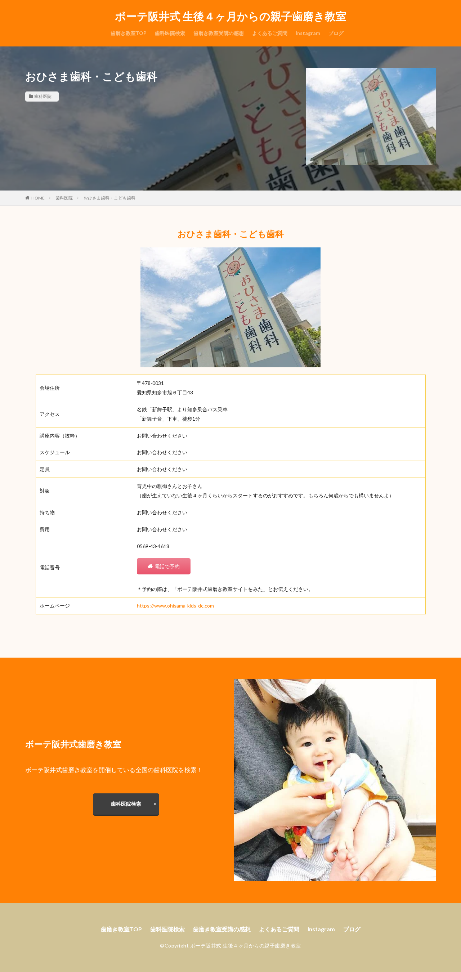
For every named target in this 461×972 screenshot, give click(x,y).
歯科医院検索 (170, 33)
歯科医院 (43, 96)
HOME (38, 198)
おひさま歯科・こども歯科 (109, 198)
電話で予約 (167, 566)
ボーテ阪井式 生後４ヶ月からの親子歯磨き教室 (230, 16)
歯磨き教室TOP (129, 33)
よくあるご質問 (269, 33)
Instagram (308, 33)
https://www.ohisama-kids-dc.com (175, 606)
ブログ (336, 33)
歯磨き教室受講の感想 (218, 33)
